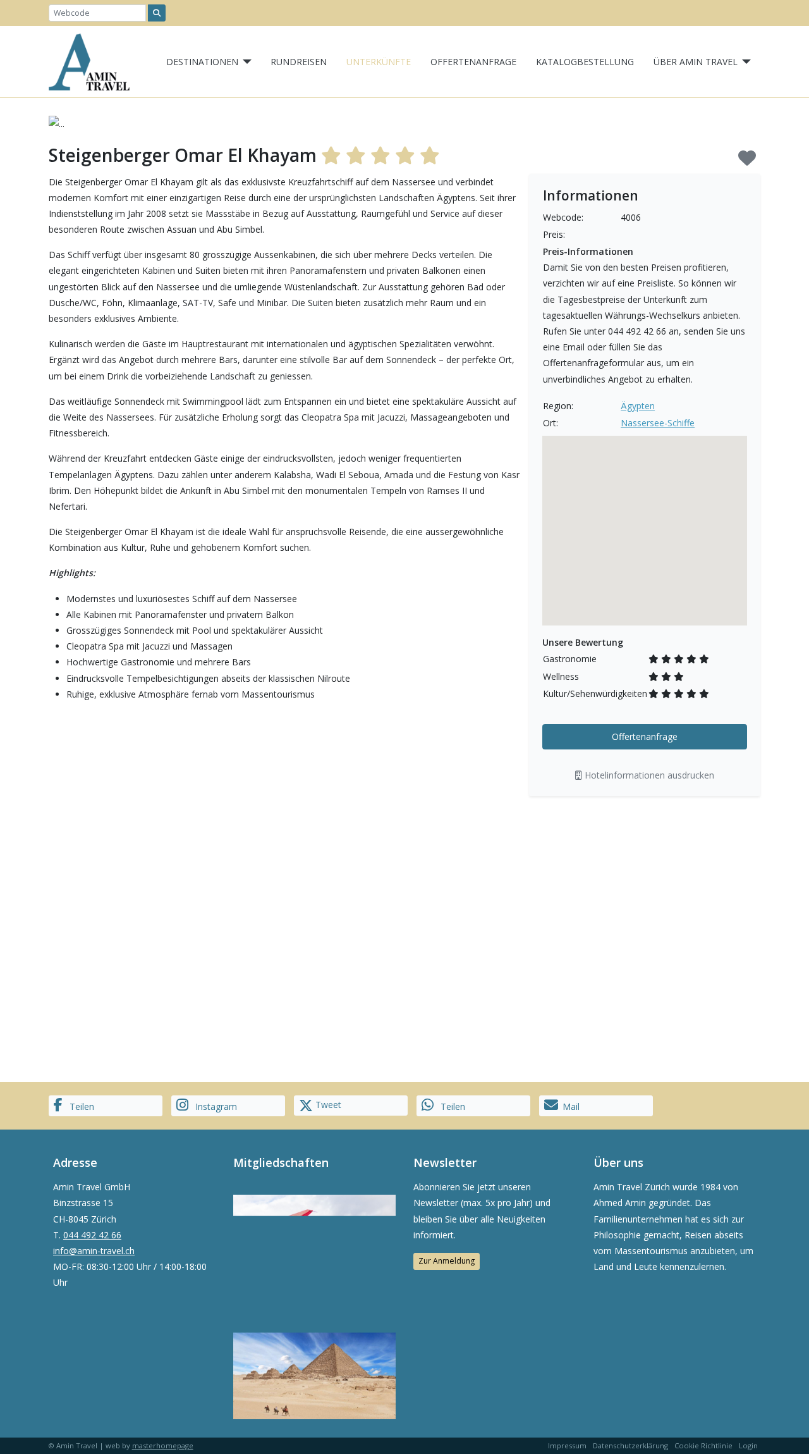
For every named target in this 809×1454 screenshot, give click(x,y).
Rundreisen (299, 62)
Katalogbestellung (585, 62)
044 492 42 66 (92, 1235)
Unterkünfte (378, 62)
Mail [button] (571, 1106)
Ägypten (638, 406)
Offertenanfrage (473, 62)
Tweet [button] (327, 1105)
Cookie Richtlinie (703, 1445)
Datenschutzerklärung (630, 1445)
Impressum (567, 1445)
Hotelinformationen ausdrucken (648, 775)
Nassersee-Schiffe (658, 423)
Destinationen (202, 62)
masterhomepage (162, 1445)
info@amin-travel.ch (94, 1251)
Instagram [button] (215, 1106)
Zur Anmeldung (446, 1260)
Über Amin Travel (696, 62)
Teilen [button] (80, 1106)
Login (748, 1445)
